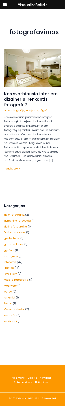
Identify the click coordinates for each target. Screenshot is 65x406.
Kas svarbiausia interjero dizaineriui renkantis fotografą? (31, 99)
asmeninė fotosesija (17, 220)
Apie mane (18, 377)
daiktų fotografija (15, 226)
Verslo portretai (14, 309)
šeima (8, 303)
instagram (11, 256)
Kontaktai (45, 377)
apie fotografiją (14, 110)
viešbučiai (10, 321)
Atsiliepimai (41, 382)
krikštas (9, 268)
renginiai (9, 297)
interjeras (32, 110)
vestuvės (10, 315)
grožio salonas (13, 244)
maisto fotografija (16, 280)
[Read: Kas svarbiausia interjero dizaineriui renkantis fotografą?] (32, 68)
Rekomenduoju (23, 382)
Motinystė (10, 285)
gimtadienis (12, 238)
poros (8, 291)
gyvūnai (9, 250)
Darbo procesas (14, 232)
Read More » (12, 168)
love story (10, 274)
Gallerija (32, 377)
